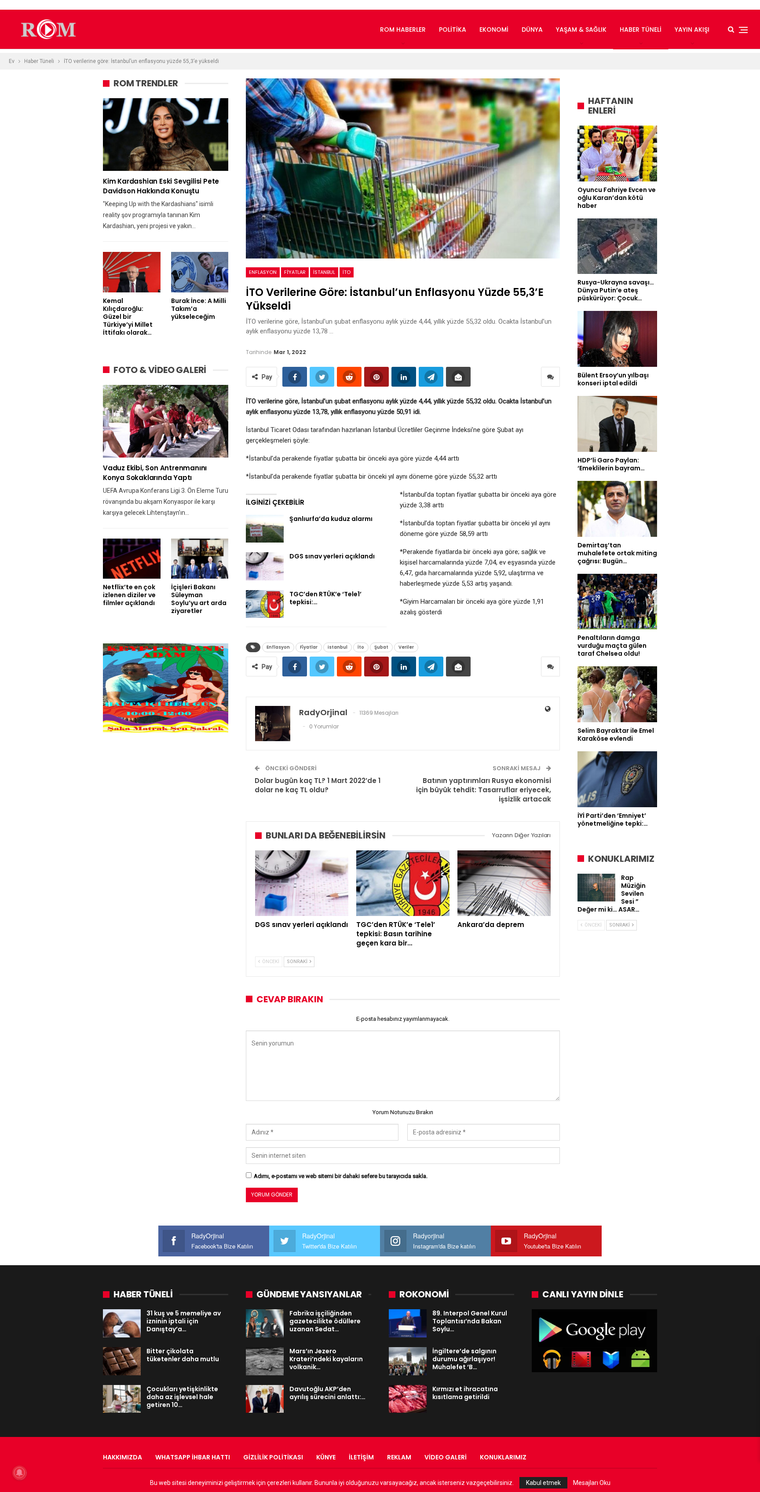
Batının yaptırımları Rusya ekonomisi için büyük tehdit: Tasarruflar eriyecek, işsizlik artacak (483, 790)
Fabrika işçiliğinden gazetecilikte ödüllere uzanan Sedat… (325, 1321)
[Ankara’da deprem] (504, 883)
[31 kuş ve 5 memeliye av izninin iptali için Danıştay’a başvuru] (122, 1323)
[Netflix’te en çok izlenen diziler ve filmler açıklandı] (132, 559)
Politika (452, 29)
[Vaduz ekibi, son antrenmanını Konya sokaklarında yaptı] (165, 421)
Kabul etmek (543, 1482)
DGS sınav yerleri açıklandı (332, 556)
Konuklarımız (503, 1457)
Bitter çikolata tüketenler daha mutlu (182, 1355)
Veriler (406, 647)
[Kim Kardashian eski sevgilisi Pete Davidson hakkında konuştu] (165, 134)
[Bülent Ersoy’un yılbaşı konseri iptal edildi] (617, 339)
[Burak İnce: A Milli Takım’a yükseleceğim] (200, 272)
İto (347, 272)
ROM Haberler (403, 29)
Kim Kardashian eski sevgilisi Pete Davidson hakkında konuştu (161, 186)
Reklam (399, 1457)
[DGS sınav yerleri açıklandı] (265, 566)
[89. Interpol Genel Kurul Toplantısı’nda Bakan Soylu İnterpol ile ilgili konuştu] (408, 1323)
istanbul (324, 272)
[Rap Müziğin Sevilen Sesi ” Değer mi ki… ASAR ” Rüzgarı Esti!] (596, 888)
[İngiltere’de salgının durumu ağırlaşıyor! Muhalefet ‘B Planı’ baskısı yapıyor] (408, 1361)
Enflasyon (263, 272)
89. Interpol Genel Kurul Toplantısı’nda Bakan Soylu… (469, 1321)
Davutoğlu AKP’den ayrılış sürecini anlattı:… (327, 1393)
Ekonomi (493, 29)
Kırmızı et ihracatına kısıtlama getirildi (465, 1393)
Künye (326, 1457)
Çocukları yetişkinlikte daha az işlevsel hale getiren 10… (182, 1397)
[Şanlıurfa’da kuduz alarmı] (265, 529)
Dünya (532, 29)
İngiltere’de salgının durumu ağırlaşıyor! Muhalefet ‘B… (464, 1359)
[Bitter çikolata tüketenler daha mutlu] (122, 1361)
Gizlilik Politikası (273, 1457)
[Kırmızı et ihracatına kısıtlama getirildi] (408, 1399)
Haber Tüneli (640, 29)
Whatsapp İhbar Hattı (192, 1457)
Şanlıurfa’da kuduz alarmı (331, 518)
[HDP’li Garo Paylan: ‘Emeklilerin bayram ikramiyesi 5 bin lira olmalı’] (617, 424)
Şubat (381, 647)
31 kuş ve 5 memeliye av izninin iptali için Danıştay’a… (183, 1321)
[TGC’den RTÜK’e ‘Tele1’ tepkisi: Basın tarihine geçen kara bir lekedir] (265, 604)
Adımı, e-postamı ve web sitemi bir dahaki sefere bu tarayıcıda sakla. (341, 1176)
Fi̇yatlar (295, 272)
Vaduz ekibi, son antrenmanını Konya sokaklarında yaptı (155, 472)
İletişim (361, 1457)
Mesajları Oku (591, 1483)
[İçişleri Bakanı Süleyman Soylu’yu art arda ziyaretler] (200, 559)
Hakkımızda (122, 1457)
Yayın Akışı (692, 29)
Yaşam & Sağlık (581, 29)
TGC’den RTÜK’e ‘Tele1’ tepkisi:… (325, 598)
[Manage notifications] (19, 1473)
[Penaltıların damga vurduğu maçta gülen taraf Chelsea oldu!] (617, 602)
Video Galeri (445, 1457)
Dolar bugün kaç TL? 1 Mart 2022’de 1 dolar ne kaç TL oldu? (317, 785)
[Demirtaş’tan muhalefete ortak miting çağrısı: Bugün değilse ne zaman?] (617, 509)
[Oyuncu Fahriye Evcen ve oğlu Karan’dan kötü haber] (617, 153)
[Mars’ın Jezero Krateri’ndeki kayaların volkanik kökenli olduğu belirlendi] (265, 1361)
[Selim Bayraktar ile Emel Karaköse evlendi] (617, 694)
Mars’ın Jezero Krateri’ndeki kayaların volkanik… (326, 1359)
